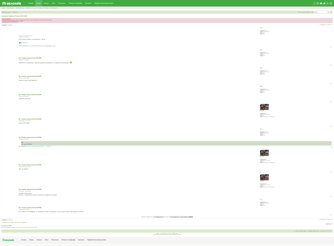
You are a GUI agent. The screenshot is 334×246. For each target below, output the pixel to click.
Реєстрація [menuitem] (306, 12)
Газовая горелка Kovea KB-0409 (14, 16)
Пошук (328, 12)
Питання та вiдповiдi (75, 3)
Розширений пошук (331, 12)
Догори (331, 46)
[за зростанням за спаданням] (184, 216)
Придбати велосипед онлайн (103, 3)
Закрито (4, 25)
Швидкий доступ (7, 12)
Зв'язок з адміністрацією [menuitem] (301, 231)
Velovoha (262, 110)
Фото (53, 3)
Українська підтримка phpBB (174, 234)
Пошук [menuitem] (300, 12)
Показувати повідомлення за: (147, 216)
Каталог (46, 3)
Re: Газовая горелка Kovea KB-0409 (30, 58)
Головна (30, 3)
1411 (267, 30)
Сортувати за (167, 216)
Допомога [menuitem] (15, 12)
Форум (38, 3)
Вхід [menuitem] (312, 12)
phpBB (162, 233)
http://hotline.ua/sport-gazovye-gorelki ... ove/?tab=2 (38, 146)
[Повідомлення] (19, 59)
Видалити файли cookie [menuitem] (314, 231)
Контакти (88, 3)
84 (266, 113)
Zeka (261, 27)
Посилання (62, 3)
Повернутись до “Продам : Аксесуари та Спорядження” (14, 222)
